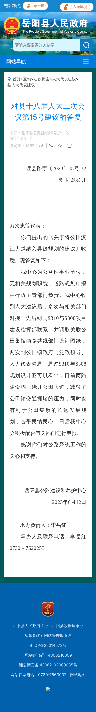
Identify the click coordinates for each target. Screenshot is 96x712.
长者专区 (38, 6)
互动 (27, 79)
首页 (16, 79)
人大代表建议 (64, 79)
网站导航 (16, 62)
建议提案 (41, 79)
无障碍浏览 (12, 6)
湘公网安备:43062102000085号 (48, 664)
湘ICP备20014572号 (48, 645)
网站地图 (78, 674)
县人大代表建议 (21, 84)
